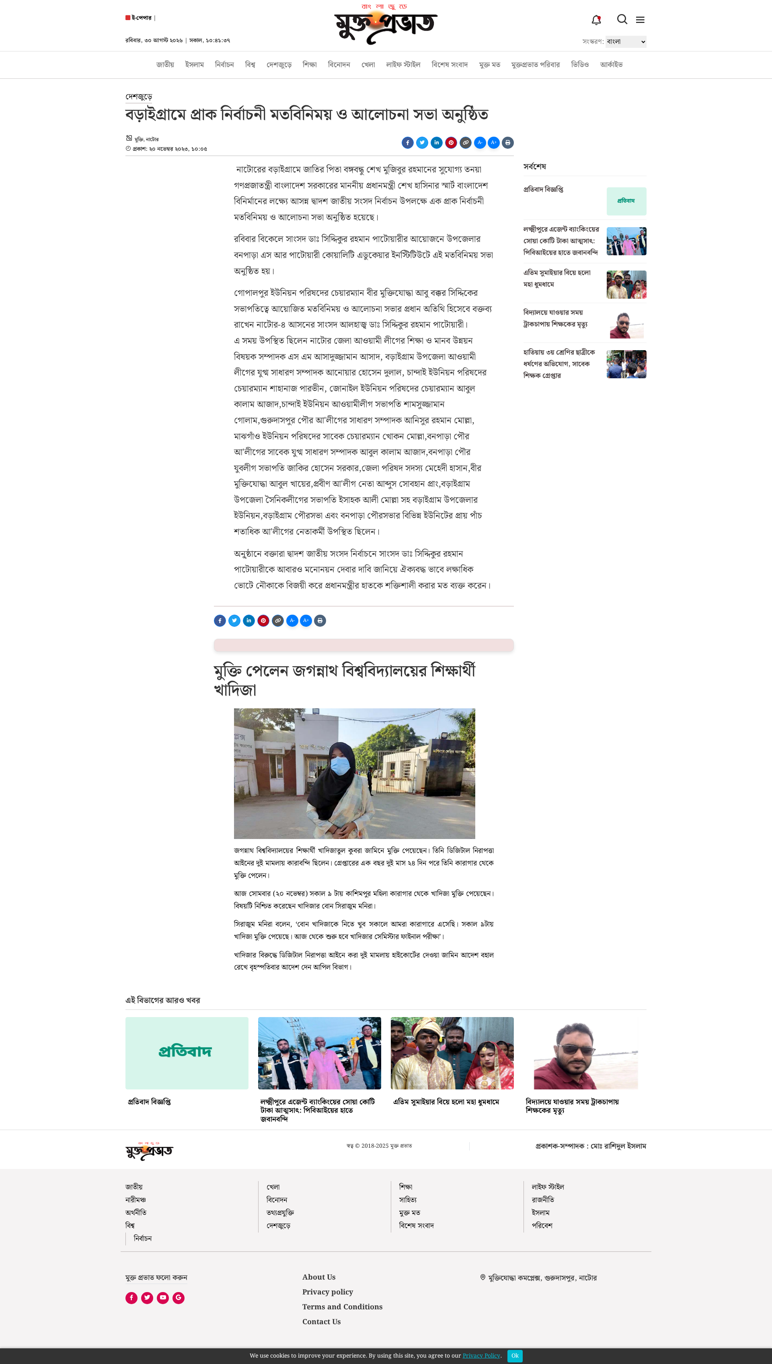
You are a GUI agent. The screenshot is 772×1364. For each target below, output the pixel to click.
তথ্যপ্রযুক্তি (280, 1213)
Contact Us (321, 1322)
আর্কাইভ (611, 64)
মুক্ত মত (489, 64)
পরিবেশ (542, 1226)
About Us (319, 1277)
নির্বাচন (224, 64)
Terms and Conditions (342, 1307)
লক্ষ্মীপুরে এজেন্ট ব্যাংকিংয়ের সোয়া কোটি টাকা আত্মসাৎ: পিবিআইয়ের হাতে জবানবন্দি (561, 241)
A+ (494, 142)
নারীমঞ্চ (135, 1200)
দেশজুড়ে (279, 64)
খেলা (368, 64)
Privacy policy (327, 1292)
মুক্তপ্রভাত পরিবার (535, 64)
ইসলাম (194, 64)
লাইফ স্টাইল (403, 64)
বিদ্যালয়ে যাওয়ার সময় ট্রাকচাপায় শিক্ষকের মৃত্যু (555, 318)
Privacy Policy (481, 1356)
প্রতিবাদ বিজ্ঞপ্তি (543, 189)
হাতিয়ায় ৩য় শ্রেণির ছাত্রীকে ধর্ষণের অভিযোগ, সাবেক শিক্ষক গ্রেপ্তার (559, 364)
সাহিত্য (408, 1200)
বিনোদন (339, 64)
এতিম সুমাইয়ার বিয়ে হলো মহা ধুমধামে (557, 278)
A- (480, 142)
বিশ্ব (250, 64)
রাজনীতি (543, 1200)
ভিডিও (580, 64)
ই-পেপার (141, 18)
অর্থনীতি (135, 1213)
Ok (515, 1356)
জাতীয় (165, 64)
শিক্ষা (310, 64)
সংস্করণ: (593, 42)
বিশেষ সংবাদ (450, 64)
